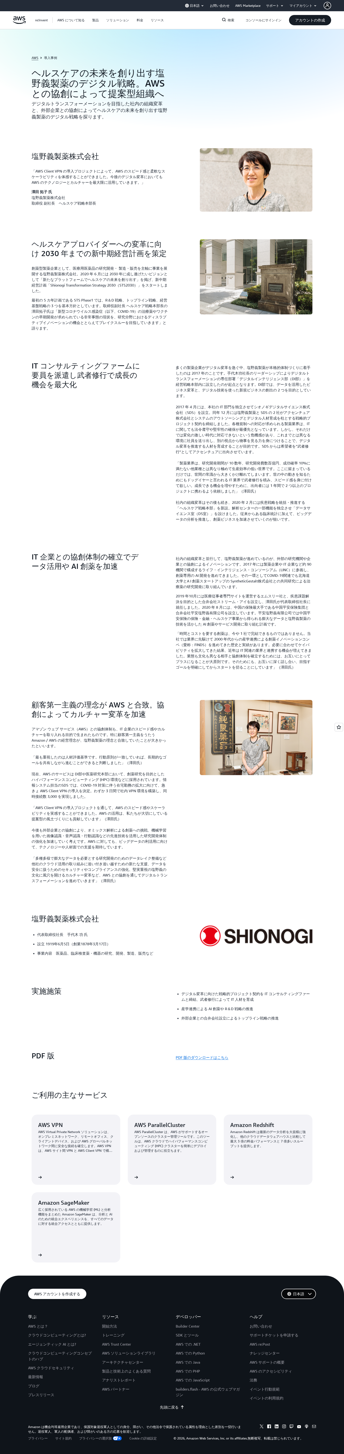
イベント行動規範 (265, 1389)
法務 (253, 1380)
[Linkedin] (276, 1427)
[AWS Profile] (327, 5)
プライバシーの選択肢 (95, 1438)
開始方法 (109, 1326)
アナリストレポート (119, 1380)
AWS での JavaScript (193, 1380)
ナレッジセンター (265, 1353)
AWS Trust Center (116, 1344)
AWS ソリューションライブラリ (129, 1353)
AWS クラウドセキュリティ (51, 1368)
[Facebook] (269, 1427)
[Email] (314, 1427)
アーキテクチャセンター (122, 1362)
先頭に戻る (169, 1407)
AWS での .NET (188, 1344)
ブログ (33, 1386)
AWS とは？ (38, 1326)
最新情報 (35, 1376)
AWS (35, 58)
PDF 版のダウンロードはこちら (202, 1057)
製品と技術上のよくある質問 (126, 1371)
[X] (261, 1427)
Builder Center (188, 1326)
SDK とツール (187, 1335)
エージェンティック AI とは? (52, 1344)
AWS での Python (190, 1353)
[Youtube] (299, 1427)
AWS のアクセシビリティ (271, 1371)
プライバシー (38, 1438)
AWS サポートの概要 (267, 1362)
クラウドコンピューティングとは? (57, 1335)
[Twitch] (291, 1427)
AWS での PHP (188, 1371)
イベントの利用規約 (266, 1398)
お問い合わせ (261, 1326)
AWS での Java (188, 1362)
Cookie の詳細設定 (143, 1438)
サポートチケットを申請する (274, 1335)
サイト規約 (63, 1438)
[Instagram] (284, 1427)
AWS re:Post (260, 1344)
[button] (71, 20)
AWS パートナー (115, 1389)
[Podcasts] (306, 1427)
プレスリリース (41, 1394)
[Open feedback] (339, 727)
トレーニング (113, 1335)
